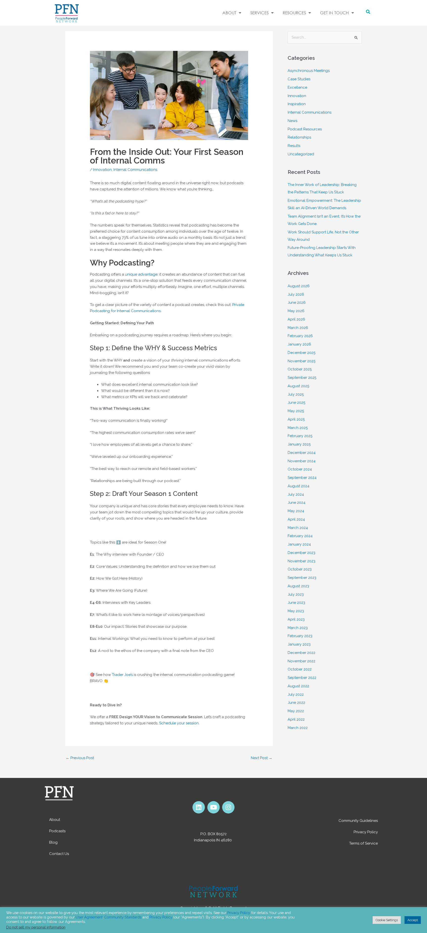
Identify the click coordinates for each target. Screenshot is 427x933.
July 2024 (296, 494)
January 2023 (299, 644)
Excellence (297, 87)
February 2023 (300, 636)
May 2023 (296, 611)
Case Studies (299, 79)
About (54, 819)
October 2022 (300, 669)
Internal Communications (135, 169)
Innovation (102, 169)
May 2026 (296, 311)
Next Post (261, 758)
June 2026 (297, 302)
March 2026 (298, 327)
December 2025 (301, 352)
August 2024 (298, 486)
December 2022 (301, 652)
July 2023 (296, 594)
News (292, 121)
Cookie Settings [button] (387, 920)
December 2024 (302, 452)
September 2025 (302, 377)
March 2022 (298, 728)
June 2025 (296, 402)
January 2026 (299, 344)
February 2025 (300, 436)
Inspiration (297, 104)
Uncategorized (301, 154)
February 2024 (300, 536)
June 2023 (296, 602)
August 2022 (298, 686)
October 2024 (300, 469)
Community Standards (122, 917)
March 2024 (298, 528)
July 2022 (296, 694)
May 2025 (296, 411)
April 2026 (296, 319)
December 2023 (301, 552)
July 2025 (296, 394)
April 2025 (296, 419)
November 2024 (302, 461)
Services (259, 12)
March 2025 (298, 428)
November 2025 (301, 361)
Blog (53, 842)
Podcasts (57, 831)
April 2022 (296, 719)
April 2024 (296, 519)
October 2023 (300, 569)
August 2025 (298, 386)
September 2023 (302, 577)
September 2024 (302, 477)
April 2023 (296, 619)
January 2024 (299, 544)
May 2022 (296, 711)
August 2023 (298, 586)
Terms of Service (363, 843)
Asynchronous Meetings (309, 70)
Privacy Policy (366, 832)
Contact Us (59, 854)
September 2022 (302, 677)
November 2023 (301, 561)
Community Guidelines (358, 820)
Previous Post (80, 758)
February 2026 (300, 336)
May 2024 (296, 511)
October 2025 (300, 369)
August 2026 (299, 286)
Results (294, 145)
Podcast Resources (305, 129)
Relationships (299, 137)
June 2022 (296, 702)
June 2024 (296, 502)
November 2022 (301, 661)
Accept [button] (412, 920)
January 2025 (299, 444)
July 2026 (296, 294)
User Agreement (89, 917)
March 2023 (298, 628)
